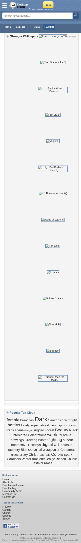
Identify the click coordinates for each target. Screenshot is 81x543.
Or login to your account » (41, 9)
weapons (51, 449)
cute (42, 459)
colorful (35, 449)
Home (7, 26)
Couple (72, 459)
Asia (47, 454)
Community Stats (12, 491)
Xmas (48, 463)
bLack (73, 430)
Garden (6, 509)
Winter (43, 440)
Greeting (31, 440)
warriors (54, 434)
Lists (37, 26)
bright (73, 420)
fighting (55, 439)
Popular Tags (9, 488)
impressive (19, 445)
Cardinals (14, 459)
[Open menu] (4, 5)
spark (68, 455)
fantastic (66, 445)
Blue (24, 450)
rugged (39, 430)
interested (20, 435)
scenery (14, 450)
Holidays (34, 445)
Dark (41, 419)
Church (6, 512)
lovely (25, 425)
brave (67, 435)
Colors (57, 454)
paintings (56, 425)
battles (14, 425)
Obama (6, 515)
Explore (20, 26)
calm (72, 425)
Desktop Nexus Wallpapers (19, 5)
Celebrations (37, 435)
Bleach (61, 459)
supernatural (39, 425)
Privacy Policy (11, 534)
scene (19, 430)
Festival (37, 463)
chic (65, 420)
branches (27, 420)
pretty (23, 455)
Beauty (61, 430)
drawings (17, 440)
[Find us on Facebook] (11, 527)
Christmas (36, 455)
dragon (28, 430)
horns (10, 430)
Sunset (6, 518)
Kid (66, 425)
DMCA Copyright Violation (64, 534)
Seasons (54, 420)
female (13, 420)
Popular (49, 26)
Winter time (30, 459)
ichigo (50, 459)
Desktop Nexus (34, 538)
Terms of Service (28, 534)
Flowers (6, 506)
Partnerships (44, 534)
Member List (9, 494)
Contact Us (8, 496)
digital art (50, 444)
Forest (49, 430)
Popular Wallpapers (13, 485)
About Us (7, 482)
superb (68, 440)
